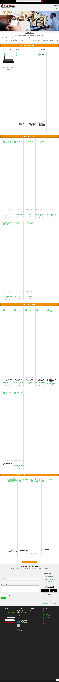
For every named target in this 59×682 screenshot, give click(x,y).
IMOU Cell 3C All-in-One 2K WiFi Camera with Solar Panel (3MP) (35, 550)
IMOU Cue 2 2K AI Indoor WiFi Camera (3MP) (40, 212)
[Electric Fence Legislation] (18, 611)
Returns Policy (49, 680)
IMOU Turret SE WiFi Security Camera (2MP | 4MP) (7, 294)
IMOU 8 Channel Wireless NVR (8, 65)
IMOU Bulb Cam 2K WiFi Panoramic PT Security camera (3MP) (7, 212)
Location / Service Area (24, 576)
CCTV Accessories (31, 121)
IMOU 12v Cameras (19, 121)
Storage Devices (34, 122)
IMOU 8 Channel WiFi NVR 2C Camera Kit (20, 124)
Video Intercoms (27, 548)
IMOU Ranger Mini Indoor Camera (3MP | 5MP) (52, 212)
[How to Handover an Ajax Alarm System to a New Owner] (18, 616)
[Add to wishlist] (4, 69)
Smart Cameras (19, 378)
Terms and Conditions (37, 680)
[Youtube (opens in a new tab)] (56, 5)
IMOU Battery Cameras (12, 548)
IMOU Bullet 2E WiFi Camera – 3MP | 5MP (7, 380)
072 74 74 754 (46, 598)
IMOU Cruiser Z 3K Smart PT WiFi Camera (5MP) (29, 380)
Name (2, 576)
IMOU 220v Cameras (7, 209)
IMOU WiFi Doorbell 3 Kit (24, 550)
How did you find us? (5, 593)
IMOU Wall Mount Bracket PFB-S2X (18, 294)
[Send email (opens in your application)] (57, 5)
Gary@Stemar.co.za (46, 603)
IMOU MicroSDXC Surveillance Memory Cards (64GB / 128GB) (42, 124)
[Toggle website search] (57, 8)
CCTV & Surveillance (38, 209)
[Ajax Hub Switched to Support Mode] (18, 625)
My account (54, 680)
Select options (33, 130)
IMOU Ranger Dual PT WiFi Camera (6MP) (29, 212)
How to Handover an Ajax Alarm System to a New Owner (24, 615)
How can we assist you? (5, 584)
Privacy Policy (43, 680)
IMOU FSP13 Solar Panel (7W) (46, 549)
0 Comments (25, 612)
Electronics (34, 121)
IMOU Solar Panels (45, 548)
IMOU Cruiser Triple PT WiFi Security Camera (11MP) (18, 463)
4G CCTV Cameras (10, 548)
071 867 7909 (54, 598)
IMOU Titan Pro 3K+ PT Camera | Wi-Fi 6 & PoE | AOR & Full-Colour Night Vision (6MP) (7, 463)
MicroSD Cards (30, 122)
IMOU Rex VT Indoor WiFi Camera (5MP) (18, 212)
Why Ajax (18, 629)
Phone (2, 580)
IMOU (16, 121)
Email (21, 580)
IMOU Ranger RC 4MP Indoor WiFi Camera (29, 294)
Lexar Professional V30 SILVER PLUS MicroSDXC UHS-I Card (32, 124)
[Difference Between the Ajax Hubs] (18, 621)
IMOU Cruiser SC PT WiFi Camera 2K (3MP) (18, 380)
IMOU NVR (23, 121)
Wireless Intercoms (24, 549)
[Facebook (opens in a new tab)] (54, 5)
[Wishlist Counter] (54, 7)
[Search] (42, 1)
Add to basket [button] (8, 69)
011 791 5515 (49, 581)
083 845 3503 (53, 603)
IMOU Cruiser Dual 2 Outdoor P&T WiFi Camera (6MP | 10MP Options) (52, 380)
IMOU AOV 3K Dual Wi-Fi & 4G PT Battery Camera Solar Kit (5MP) (12, 551)
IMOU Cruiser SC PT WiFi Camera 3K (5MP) (40, 380)
